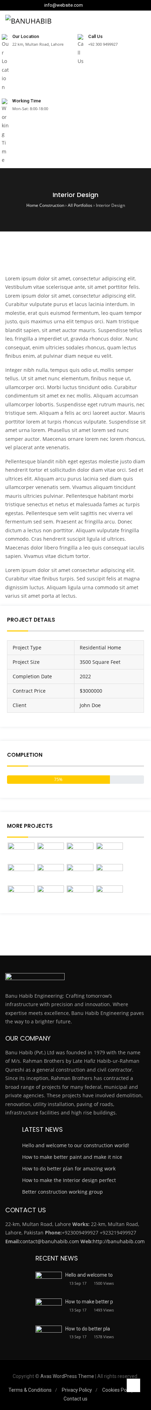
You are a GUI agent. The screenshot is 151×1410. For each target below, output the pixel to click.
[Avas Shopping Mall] (80, 874)
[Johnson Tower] (21, 874)
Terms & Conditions (30, 1390)
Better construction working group (62, 1191)
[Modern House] (109, 895)
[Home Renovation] (80, 895)
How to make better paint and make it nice (72, 1157)
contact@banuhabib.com (49, 1241)
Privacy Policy (77, 1390)
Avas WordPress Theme (67, 1376)
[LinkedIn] (96, 5)
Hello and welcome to (89, 1275)
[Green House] (50, 895)
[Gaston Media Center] (21, 895)
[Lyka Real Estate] (50, 874)
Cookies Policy (118, 1390)
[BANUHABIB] (28, 21)
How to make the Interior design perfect (69, 1180)
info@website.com (63, 5)
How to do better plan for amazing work (69, 1168)
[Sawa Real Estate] (21, 853)
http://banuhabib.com (119, 1241)
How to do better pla (87, 1329)
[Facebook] (89, 5)
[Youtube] (109, 5)
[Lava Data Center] (109, 853)
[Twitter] (102, 5)
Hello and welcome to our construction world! (75, 1145)
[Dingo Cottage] (80, 853)
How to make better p (89, 1301)
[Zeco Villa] (50, 853)
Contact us (75, 1399)
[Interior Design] (109, 874)
